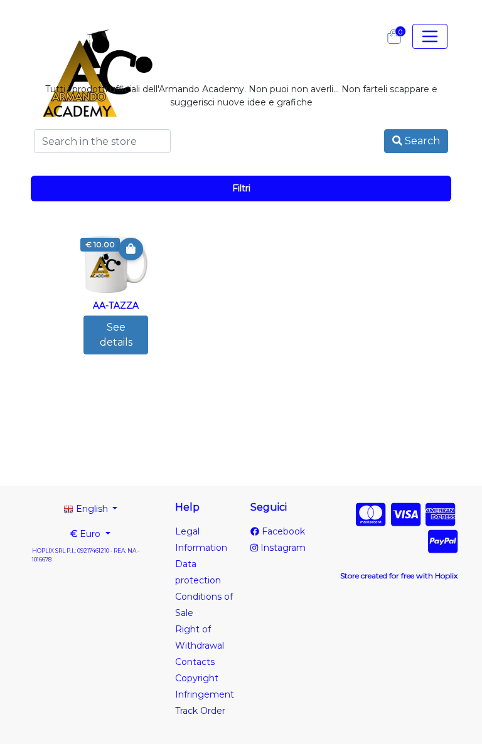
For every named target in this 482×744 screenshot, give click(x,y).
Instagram (282, 547)
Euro (86, 533)
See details (116, 334)
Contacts (195, 661)
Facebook (282, 531)
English (91, 508)
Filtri (241, 188)
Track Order (200, 710)
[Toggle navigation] (429, 36)
